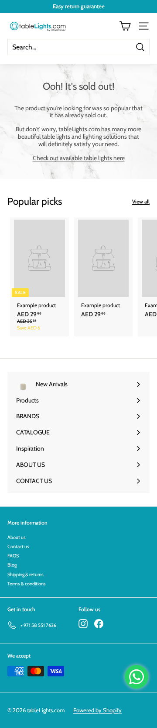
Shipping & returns (25, 574)
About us (16, 537)
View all (141, 202)
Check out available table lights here (79, 158)
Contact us (18, 546)
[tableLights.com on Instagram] (83, 623)
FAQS (13, 556)
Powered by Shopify (97, 710)
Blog (12, 565)
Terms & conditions (26, 584)
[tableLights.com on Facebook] (98, 623)
